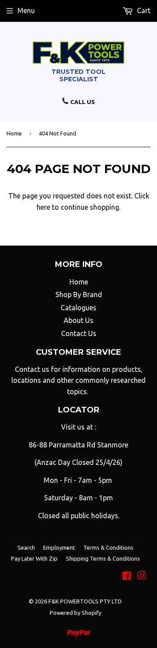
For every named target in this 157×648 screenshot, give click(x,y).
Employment (59, 547)
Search (26, 547)
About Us (78, 320)
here (43, 207)
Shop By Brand (78, 294)
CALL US (82, 101)
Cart (142, 10)
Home (14, 133)
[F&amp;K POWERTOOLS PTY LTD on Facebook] (126, 576)
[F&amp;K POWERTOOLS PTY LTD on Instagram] (141, 576)
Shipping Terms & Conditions (103, 558)
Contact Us (78, 333)
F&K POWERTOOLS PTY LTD (85, 601)
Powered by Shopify (75, 613)
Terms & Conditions (108, 547)
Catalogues (78, 308)
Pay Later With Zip (34, 558)
